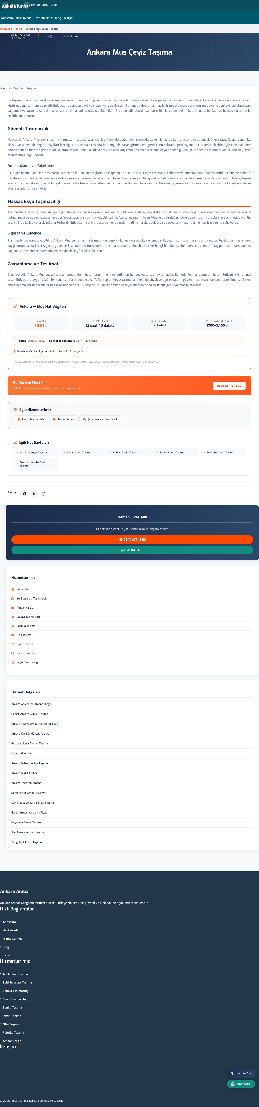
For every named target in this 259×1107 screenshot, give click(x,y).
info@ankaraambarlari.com (19, 1075)
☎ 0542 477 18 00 (229, 386)
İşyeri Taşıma (12, 1016)
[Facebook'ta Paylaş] (24, 494)
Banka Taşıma (12, 1007)
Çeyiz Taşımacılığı (33, 419)
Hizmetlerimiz (43, 18)
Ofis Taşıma (11, 1024)
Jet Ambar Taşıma (15, 974)
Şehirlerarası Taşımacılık (103, 419)
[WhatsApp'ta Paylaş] (43, 494)
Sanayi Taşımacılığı (16, 991)
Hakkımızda (23, 18)
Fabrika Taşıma (13, 1033)
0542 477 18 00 (20, 34)
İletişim (69, 18)
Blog (58, 18)
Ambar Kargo (65, 419)
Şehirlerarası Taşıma (17, 982)
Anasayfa (7, 18)
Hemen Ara (243, 1073)
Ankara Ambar (16, 6)
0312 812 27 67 (20, 38)
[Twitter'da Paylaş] (34, 494)
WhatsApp (135, 550)
